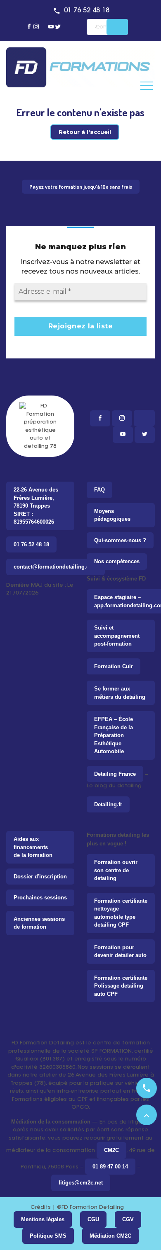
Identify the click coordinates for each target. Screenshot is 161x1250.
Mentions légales (42, 1219)
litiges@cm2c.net (81, 1183)
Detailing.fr (108, 804)
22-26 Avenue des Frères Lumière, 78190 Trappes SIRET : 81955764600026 (36, 506)
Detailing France (115, 774)
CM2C (111, 1150)
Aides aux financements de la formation (33, 847)
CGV (128, 1219)
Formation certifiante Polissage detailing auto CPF (120, 986)
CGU (93, 1219)
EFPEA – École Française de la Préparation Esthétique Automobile (113, 735)
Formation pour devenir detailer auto (120, 951)
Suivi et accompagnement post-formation (117, 636)
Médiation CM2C (110, 1236)
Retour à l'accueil (85, 132)
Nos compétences (117, 561)
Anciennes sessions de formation (39, 923)
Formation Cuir (113, 666)
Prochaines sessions (40, 897)
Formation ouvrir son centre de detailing (115, 870)
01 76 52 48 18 (86, 10)
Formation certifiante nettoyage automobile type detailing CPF (120, 913)
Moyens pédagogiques (112, 515)
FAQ (99, 490)
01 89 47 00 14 (110, 1166)
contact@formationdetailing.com (55, 567)
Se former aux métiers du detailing (119, 693)
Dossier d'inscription (40, 876)
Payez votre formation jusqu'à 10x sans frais (80, 186)
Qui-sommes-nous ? (120, 540)
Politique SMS (48, 1236)
